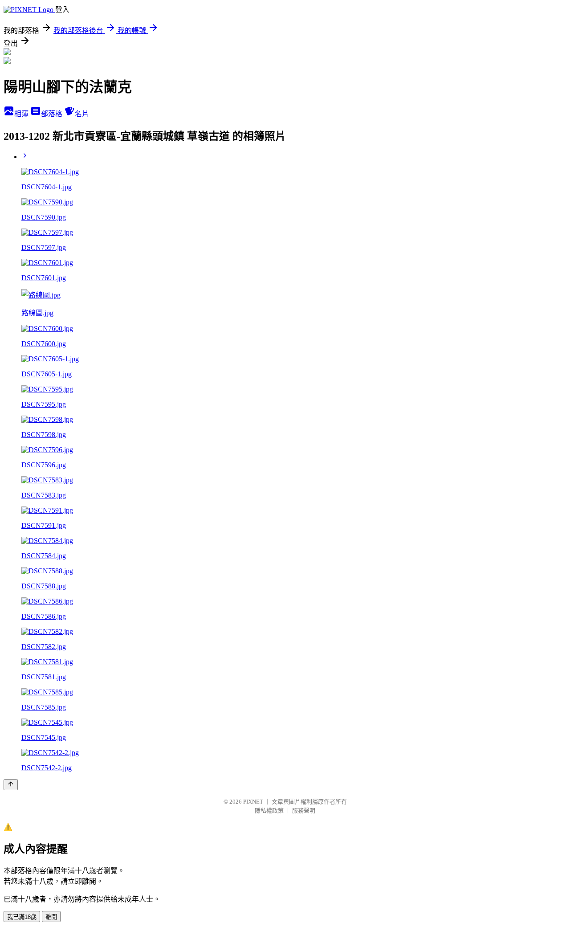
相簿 (22, 114)
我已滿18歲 (22, 917)
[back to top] (11, 784)
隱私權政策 (269, 810)
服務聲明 (303, 810)
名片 (82, 114)
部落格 (52, 114)
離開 (51, 917)
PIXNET (253, 801)
